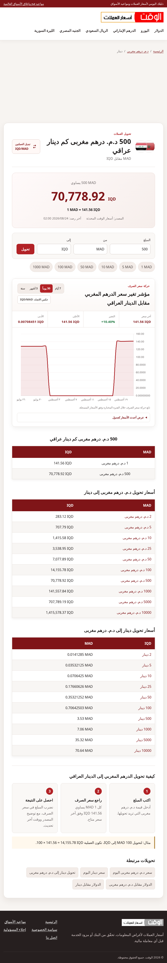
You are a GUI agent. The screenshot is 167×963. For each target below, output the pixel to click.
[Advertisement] (83, 88)
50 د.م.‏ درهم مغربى (137, 559)
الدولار (159, 30)
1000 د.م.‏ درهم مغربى (135, 591)
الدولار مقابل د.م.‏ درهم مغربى (130, 884)
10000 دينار (142, 750)
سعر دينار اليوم (94, 872)
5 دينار (146, 665)
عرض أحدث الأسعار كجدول (128, 417)
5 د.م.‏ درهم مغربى (138, 527)
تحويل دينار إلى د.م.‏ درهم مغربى (52, 872)
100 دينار (144, 707)
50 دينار (145, 697)
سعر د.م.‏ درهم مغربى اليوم (132, 872)
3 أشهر (34, 288)
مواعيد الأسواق (15, 921)
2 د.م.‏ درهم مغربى (138, 516)
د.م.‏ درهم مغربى (138, 51)
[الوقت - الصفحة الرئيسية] (132, 17)
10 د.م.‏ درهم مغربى (137, 537)
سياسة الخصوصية (44, 929)
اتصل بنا (51, 937)
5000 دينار (143, 739)
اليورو (145, 30)
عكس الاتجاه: (34, 299)
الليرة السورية (44, 30)
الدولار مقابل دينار (88, 884)
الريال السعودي (97, 30)
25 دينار (145, 686)
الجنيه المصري (70, 30)
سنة (23, 288)
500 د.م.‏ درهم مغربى (136, 580)
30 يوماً (46, 288)
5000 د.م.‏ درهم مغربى (135, 601)
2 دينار (146, 654)
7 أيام (58, 288)
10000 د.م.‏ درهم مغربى (134, 612)
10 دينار (145, 675)
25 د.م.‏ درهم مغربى (137, 548)
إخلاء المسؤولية (14, 929)
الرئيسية (158, 51)
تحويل (25, 249)
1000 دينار (143, 729)
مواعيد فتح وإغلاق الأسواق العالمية (23, 4)
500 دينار (144, 718)
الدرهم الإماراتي (124, 30)
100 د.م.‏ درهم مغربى (136, 569)
